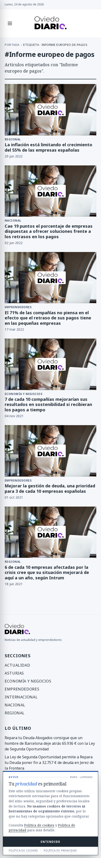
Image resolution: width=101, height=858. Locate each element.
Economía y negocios (28, 681)
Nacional (15, 705)
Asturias (14, 673)
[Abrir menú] (10, 23)
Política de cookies (39, 825)
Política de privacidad (60, 850)
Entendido (50, 841)
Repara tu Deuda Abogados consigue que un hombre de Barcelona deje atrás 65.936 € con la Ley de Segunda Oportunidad (50, 743)
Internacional (21, 697)
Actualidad (17, 665)
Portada (12, 45)
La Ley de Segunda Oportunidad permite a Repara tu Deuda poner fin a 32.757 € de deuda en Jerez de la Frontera (49, 762)
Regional (15, 713)
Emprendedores (22, 689)
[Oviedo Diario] (51, 23)
